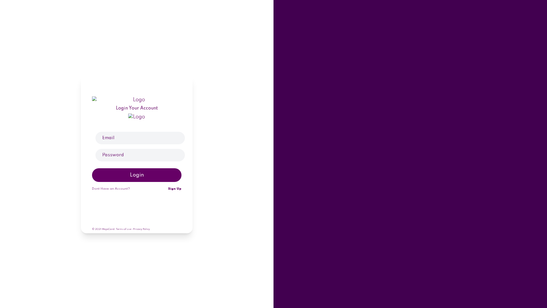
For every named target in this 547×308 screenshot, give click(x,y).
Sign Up (174, 189)
